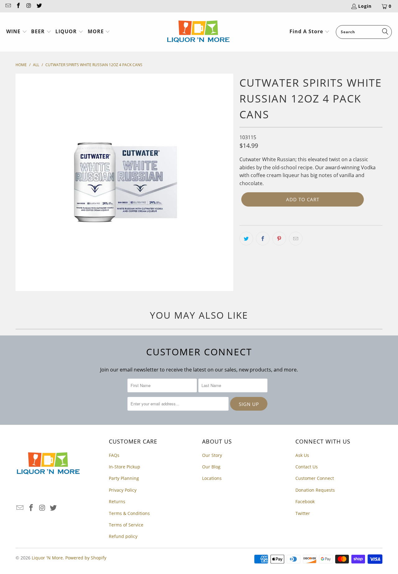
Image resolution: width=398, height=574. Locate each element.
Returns (117, 501)
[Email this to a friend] (296, 238)
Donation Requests (315, 490)
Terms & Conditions (129, 513)
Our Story (212, 455)
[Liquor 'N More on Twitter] (39, 6)
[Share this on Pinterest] (279, 238)
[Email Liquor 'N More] (8, 6)
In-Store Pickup (124, 467)
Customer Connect (314, 478)
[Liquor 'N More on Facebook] (18, 6)
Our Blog (211, 467)
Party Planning (124, 478)
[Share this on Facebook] (263, 238)
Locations (212, 478)
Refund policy (123, 536)
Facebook (305, 501)
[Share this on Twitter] (246, 238)
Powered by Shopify (85, 558)
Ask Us (302, 455)
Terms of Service (126, 525)
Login (365, 6)
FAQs (114, 455)
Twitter (302, 513)
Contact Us (306, 467)
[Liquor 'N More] (198, 32)
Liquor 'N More (47, 558)
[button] (16, 32)
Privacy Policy (123, 490)
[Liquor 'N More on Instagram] (28, 6)
